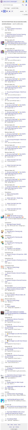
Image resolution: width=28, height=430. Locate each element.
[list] (2, 11)
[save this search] (26, 5)
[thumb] (4, 11)
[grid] (7, 11)
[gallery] (9, 11)
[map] (12, 11)
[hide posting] (14, 30)
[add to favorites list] (6, 28)
